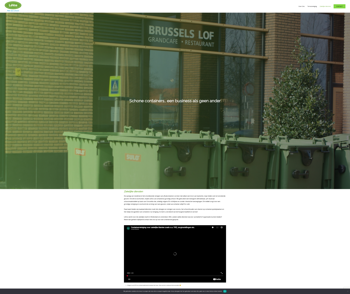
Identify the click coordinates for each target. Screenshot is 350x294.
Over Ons (302, 6)
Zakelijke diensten (325, 6)
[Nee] (348, 291)
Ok (225, 291)
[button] (339, 6)
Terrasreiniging (312, 6)
